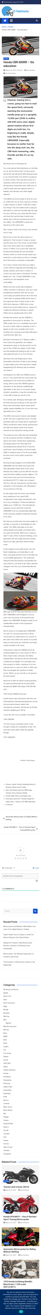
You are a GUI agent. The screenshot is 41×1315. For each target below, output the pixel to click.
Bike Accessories (9, 1026)
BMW (5, 1036)
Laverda (6, 1103)
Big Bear (6, 1013)
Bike (4, 1020)
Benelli (5, 1010)
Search (35, 911)
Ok (21, 1311)
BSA (5, 1040)
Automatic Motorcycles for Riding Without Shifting (21, 818)
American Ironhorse (10, 989)
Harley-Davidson (9, 1070)
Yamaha (6, 1150)
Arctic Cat (7, 996)
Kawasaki (6, 1093)
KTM (5, 1097)
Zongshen (7, 1154)
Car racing (7, 1053)
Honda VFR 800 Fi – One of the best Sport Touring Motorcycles (19, 828)
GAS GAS (6, 1063)
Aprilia (5, 993)
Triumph (6, 1134)
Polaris (6, 1120)
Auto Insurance (9, 1003)
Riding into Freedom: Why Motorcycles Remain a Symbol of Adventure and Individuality (17, 946)
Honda (6, 58)
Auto (5, 1000)
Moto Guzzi (7, 1107)
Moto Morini (7, 1110)
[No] (38, 1302)
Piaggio (6, 1117)
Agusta (8, 1023)
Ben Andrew (30, 70)
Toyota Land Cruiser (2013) (16, 1187)
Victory (6, 1144)
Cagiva (5, 1047)
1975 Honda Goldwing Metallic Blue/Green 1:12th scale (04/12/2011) (17, 1284)
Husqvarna (7, 1080)
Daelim (5, 1057)
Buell (5, 1043)
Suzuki (5, 1130)
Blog (5, 1033)
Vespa (5, 1140)
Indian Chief (7, 1087)
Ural (4, 1137)
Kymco (6, 1100)
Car (4, 1050)
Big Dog (6, 1016)
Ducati (5, 1060)
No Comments (11, 73)
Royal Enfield (8, 1124)
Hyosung (6, 1083)
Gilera (5, 1067)
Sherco (6, 1127)
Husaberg (7, 1077)
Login (37, 868)
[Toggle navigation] (11, 20)
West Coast (7, 1147)
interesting (7, 1090)
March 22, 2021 (11, 1190)
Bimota (6, 1030)
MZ (4, 1114)
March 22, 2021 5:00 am (14, 70)
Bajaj (5, 1006)
